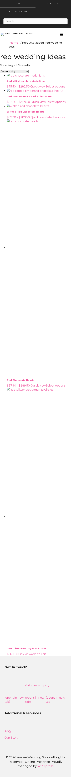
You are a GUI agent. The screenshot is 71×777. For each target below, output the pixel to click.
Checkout (53, 4)
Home (14, 42)
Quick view (37, 86)
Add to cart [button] (39, 654)
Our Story (11, 737)
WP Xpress (45, 766)
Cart (18, 4)
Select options (55, 86)
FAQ (7, 731)
